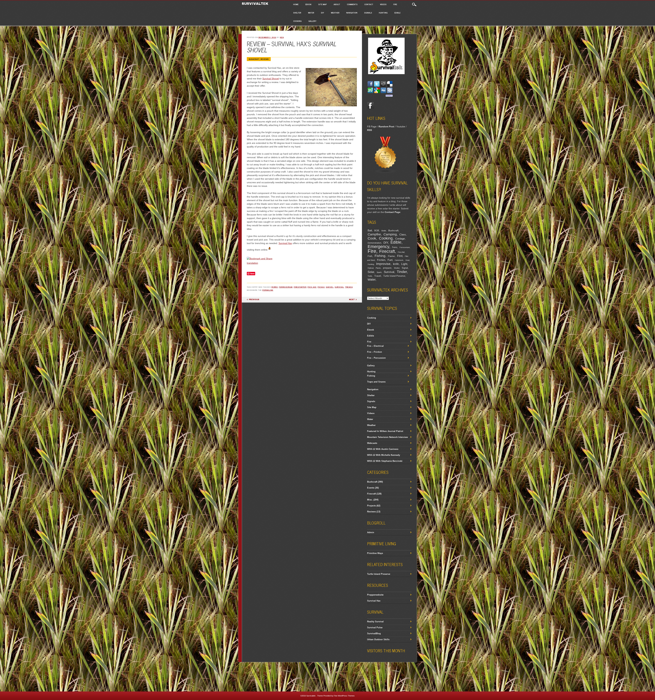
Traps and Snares (376, 381)
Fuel (390, 259)
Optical (370, 268)
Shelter (297, 12)
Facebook (370, 105)
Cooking (297, 21)
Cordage (400, 238)
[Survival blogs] (385, 172)
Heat (407, 260)
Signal (405, 268)
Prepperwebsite (375, 594)
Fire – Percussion (376, 358)
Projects (371, 505)
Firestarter (300, 287)
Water (311, 12)
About (337, 4)
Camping (390, 234)
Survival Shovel (270, 78)
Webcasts (372, 443)
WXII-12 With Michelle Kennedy (383, 455)
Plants (378, 268)
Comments (352, 4)
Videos (383, 4)
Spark (379, 272)
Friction (381, 259)
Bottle (383, 231)
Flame (391, 256)
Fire (395, 4)
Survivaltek (256, 3)
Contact (368, 4)
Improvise (383, 264)
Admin (370, 532)
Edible (397, 12)
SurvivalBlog (374, 633)
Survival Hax (285, 243)
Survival (339, 287)
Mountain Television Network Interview (387, 437)
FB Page (371, 126)
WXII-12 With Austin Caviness (382, 449)
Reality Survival (375, 621)
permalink (267, 290)
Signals (368, 12)
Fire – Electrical (375, 346)
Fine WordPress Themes (344, 696)
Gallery (312, 21)
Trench (349, 287)
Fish (370, 256)
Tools (370, 276)
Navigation (351, 12)
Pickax (321, 287)
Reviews (265, 59)
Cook (372, 238)
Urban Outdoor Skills (378, 639)
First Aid (401, 252)
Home (296, 4)
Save (252, 273)
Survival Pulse (374, 627)
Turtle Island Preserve (394, 276)
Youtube (400, 126)
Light (404, 263)
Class (402, 234)
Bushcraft (254, 59)
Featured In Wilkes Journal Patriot (385, 431)
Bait (370, 230)
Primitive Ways (375, 553)
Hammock (399, 260)
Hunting (383, 12)
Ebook (308, 4)
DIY (322, 12)
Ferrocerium (286, 287)
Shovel (329, 287)
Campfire (374, 234)
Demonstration (374, 243)
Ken (282, 37)
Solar (371, 272)
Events (370, 487)
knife (396, 263)
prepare (387, 267)
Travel (377, 275)
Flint (399, 255)
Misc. (370, 499)
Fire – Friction (374, 352)
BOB (376, 230)
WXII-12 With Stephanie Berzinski (384, 461)
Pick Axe (312, 287)
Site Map (322, 4)
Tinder (402, 272)
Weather (335, 12)
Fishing (380, 256)
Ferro (274, 287)
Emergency (378, 246)
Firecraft (387, 251)
